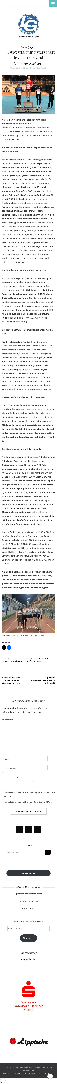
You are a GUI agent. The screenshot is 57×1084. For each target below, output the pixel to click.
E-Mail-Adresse (9, 770)
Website (20, 778)
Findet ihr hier (28, 959)
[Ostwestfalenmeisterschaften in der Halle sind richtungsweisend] (28, 94)
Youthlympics (28, 47)
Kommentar (8, 719)
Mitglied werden (28, 873)
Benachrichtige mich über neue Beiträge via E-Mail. (28, 802)
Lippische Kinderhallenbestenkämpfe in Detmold (43, 680)
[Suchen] (48, 852)
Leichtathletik (25, 659)
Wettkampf (37, 661)
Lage (17, 659)
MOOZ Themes (21, 1073)
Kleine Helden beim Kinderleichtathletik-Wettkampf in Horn (11, 680)
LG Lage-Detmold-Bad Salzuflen (35, 68)
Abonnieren (28, 938)
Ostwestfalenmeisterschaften (21, 661)
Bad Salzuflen (9, 659)
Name (5, 759)
